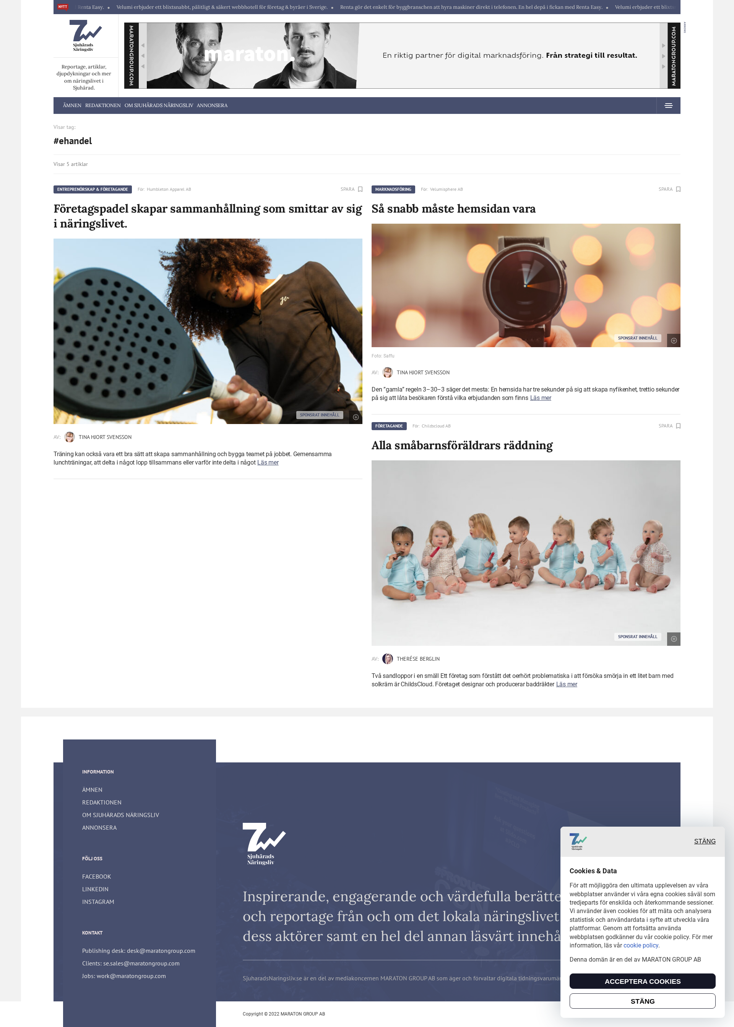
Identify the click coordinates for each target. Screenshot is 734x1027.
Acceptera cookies (643, 981)
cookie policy (641, 945)
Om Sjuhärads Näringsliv (159, 105)
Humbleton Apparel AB (169, 189)
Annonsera (212, 105)
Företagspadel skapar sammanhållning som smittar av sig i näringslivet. (208, 216)
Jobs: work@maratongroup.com (124, 976)
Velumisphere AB (446, 189)
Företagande (389, 426)
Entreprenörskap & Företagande (92, 189)
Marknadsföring (393, 189)
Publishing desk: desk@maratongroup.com (138, 950)
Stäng (705, 841)
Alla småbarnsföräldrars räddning (462, 445)
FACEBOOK (96, 876)
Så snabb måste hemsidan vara (454, 208)
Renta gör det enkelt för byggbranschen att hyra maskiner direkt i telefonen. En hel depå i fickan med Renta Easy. (421, 7)
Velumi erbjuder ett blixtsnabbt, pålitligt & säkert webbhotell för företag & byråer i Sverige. (172, 7)
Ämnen (72, 105)
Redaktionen (103, 105)
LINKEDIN (95, 889)
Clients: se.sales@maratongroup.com (131, 963)
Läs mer (267, 462)
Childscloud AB (436, 426)
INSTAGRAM (98, 901)
